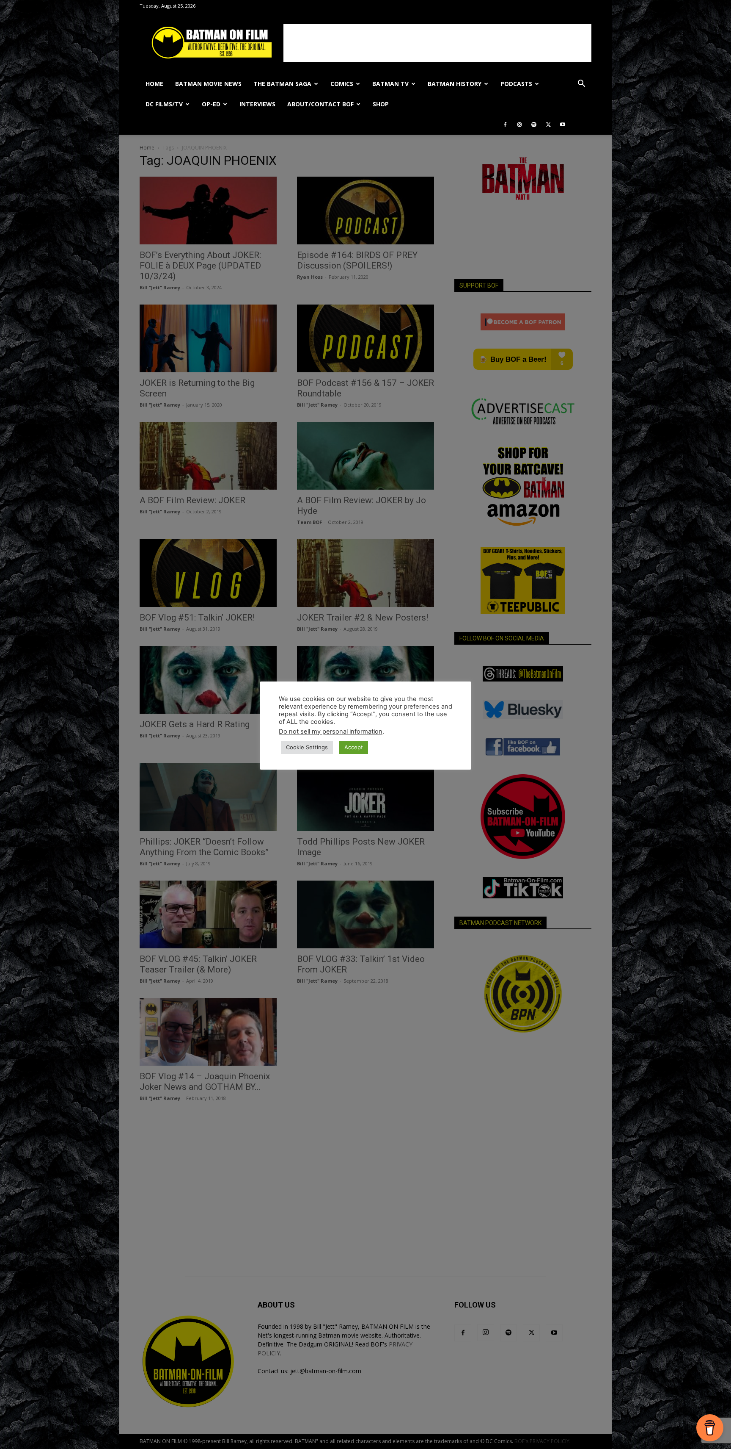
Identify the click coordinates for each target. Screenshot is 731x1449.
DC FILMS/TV (164, 104)
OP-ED (211, 104)
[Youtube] (562, 124)
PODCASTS (516, 84)
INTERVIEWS (257, 104)
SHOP (381, 104)
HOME (154, 84)
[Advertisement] (437, 43)
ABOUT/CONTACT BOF (320, 104)
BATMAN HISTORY (454, 84)
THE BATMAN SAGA (282, 84)
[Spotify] (534, 124)
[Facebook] (505, 124)
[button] (581, 84)
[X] (548, 124)
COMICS (341, 84)
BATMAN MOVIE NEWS (208, 84)
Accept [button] (353, 747)
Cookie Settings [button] (307, 747)
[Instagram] (519, 124)
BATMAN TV (390, 84)
